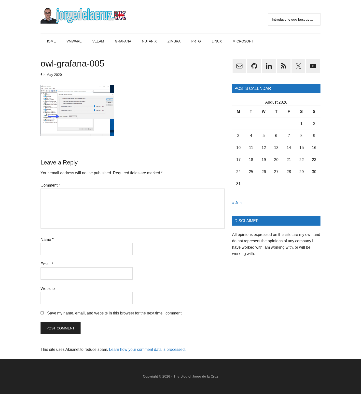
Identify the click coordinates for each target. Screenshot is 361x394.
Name (47, 239)
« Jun (237, 203)
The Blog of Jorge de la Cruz (195, 376)
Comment (50, 185)
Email (47, 264)
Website (48, 288)
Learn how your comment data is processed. (147, 349)
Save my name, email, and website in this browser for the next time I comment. (114, 313)
